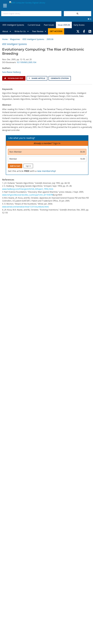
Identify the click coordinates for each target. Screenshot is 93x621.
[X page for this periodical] (78, 31)
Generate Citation (60, 78)
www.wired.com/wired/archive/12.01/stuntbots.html (25, 206)
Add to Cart (15, 166)
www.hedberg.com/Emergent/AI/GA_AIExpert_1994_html (27, 189)
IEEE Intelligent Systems (13, 25)
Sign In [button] (56, 143)
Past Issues (49, 25)
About (5, 31)
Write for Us (20, 31)
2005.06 (49, 39)
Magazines (15, 39)
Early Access (79, 25)
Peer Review (38, 31)
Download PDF (15, 78)
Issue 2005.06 (64, 25)
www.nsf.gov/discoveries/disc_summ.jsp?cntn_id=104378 (27, 194)
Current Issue (34, 25)
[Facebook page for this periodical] (84, 31)
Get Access (56, 31)
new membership (46, 171)
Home (5, 39)
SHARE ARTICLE (38, 78)
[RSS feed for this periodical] (90, 31)
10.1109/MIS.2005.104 (26, 62)
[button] (89, 19)
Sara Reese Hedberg (11, 72)
